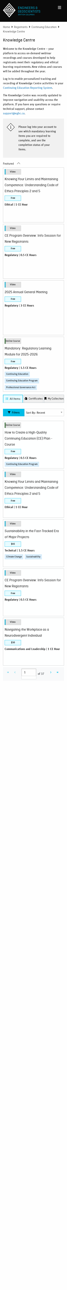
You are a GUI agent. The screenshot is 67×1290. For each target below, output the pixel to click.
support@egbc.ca (14, 113)
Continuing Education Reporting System (27, 87)
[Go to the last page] (57, 672)
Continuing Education (44, 27)
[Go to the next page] (50, 672)
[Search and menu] (59, 7)
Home (6, 27)
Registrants (21, 27)
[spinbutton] (29, 672)
